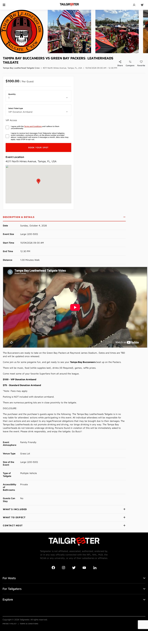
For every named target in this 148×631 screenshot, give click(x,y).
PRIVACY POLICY (10, 623)
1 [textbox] (8, 97)
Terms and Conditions (33, 126)
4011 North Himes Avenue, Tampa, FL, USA (62, 68)
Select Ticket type (15, 108)
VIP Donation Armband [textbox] (20, 112)
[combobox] (38, 98)
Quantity (12, 94)
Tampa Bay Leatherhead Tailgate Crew (21, 68)
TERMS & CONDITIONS (29, 623)
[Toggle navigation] (4, 5)
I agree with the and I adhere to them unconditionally (35, 127)
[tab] (64, 217)
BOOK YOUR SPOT (38, 147)
